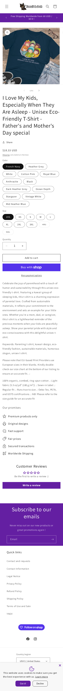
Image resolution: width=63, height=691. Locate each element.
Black (30, 181)
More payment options (31, 275)
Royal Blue (49, 174)
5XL (10, 232)
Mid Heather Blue (16, 203)
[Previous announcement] (6, 17)
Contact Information (18, 568)
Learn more (41, 676)
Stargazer (11, 196)
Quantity (7, 239)
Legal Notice (13, 576)
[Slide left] (24, 90)
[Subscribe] (52, 539)
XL (7, 224)
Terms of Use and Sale (19, 606)
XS (20, 216)
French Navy (13, 166)
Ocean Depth (43, 189)
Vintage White (33, 196)
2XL (19, 224)
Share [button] (9, 142)
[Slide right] (39, 90)
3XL (32, 224)
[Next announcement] (56, 17)
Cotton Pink (28, 174)
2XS (8, 216)
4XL (46, 225)
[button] (6, 6)
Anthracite (12, 181)
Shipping (6, 155)
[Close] (60, 665)
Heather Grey (36, 166)
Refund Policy (14, 591)
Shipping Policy (15, 598)
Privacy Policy (14, 583)
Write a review (31, 485)
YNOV (9, 613)
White (9, 174)
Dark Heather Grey (16, 189)
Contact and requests (18, 561)
